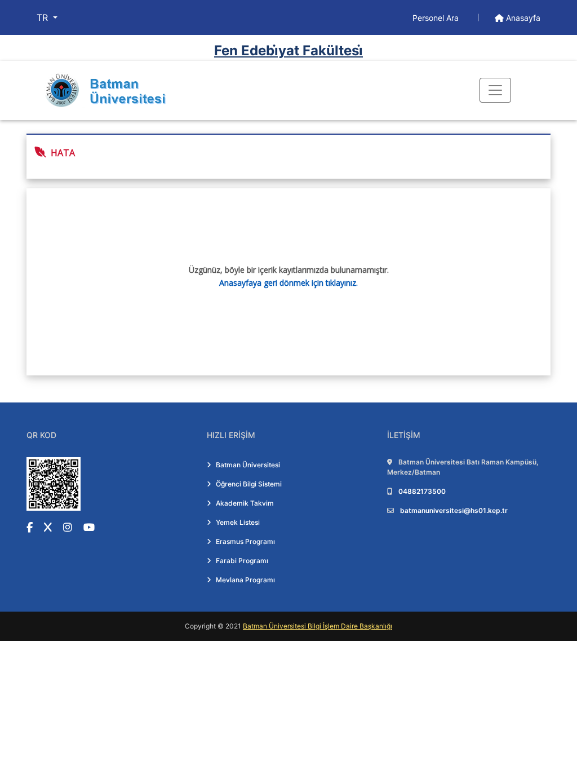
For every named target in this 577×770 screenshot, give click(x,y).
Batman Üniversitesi (248, 465)
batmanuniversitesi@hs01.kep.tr (454, 510)
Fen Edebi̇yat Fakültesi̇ (288, 50)
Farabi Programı (242, 560)
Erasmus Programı (245, 541)
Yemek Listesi (238, 522)
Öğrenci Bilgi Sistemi (249, 484)
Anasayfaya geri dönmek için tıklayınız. (288, 282)
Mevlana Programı (245, 580)
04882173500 (422, 491)
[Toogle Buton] (495, 90)
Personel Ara (436, 18)
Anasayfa (522, 18)
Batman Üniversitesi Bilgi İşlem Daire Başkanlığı (317, 626)
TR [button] (44, 17)
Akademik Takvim (245, 503)
